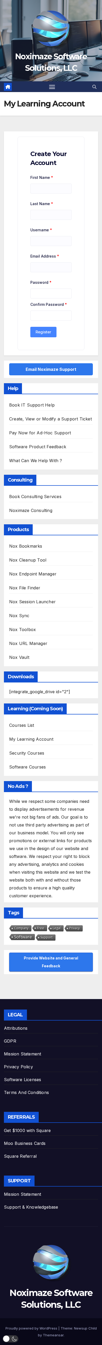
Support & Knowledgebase (31, 1207)
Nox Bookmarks (25, 546)
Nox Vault (19, 657)
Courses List (21, 725)
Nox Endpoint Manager (32, 574)
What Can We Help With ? (35, 460)
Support (47, 937)
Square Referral (20, 1156)
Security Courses (26, 753)
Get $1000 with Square (27, 1130)
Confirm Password (48, 304)
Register (43, 331)
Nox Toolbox (22, 629)
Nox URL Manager (28, 643)
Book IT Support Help (32, 405)
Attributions (15, 1028)
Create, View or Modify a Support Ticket (50, 418)
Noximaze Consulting (30, 510)
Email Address (44, 256)
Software (23, 937)
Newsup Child (85, 1328)
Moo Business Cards (25, 1143)
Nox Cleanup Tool (27, 560)
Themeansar (53, 1335)
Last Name (41, 203)
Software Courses (27, 767)
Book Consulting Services (35, 496)
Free (40, 928)
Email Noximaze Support (51, 369)
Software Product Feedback (37, 446)
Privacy (74, 928)
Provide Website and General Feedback (51, 962)
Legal (57, 928)
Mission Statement (22, 1053)
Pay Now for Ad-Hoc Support (40, 432)
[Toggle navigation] (52, 86)
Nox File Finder (24, 587)
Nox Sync (19, 615)
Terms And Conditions (26, 1092)
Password (41, 282)
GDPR (10, 1041)
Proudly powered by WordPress (31, 1328)
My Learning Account (31, 739)
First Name (41, 177)
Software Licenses (22, 1079)
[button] (94, 86)
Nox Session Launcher (32, 601)
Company (21, 928)
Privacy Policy (18, 1066)
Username (41, 230)
